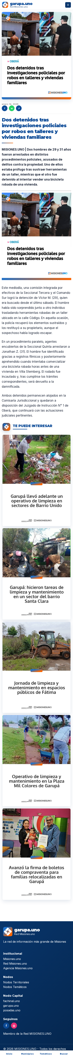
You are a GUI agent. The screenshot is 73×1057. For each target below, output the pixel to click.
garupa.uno (11, 1005)
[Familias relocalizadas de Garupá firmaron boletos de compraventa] (36, 854)
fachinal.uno (11, 1001)
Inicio (9, 1054)
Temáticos (46, 1054)
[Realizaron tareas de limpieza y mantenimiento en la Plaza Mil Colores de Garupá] (36, 760)
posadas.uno (11, 1010)
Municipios (27, 1054)
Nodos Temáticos (15, 987)
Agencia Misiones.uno (18, 968)
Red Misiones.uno (15, 963)
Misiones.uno (12, 959)
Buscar (64, 1054)
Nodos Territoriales (16, 982)
